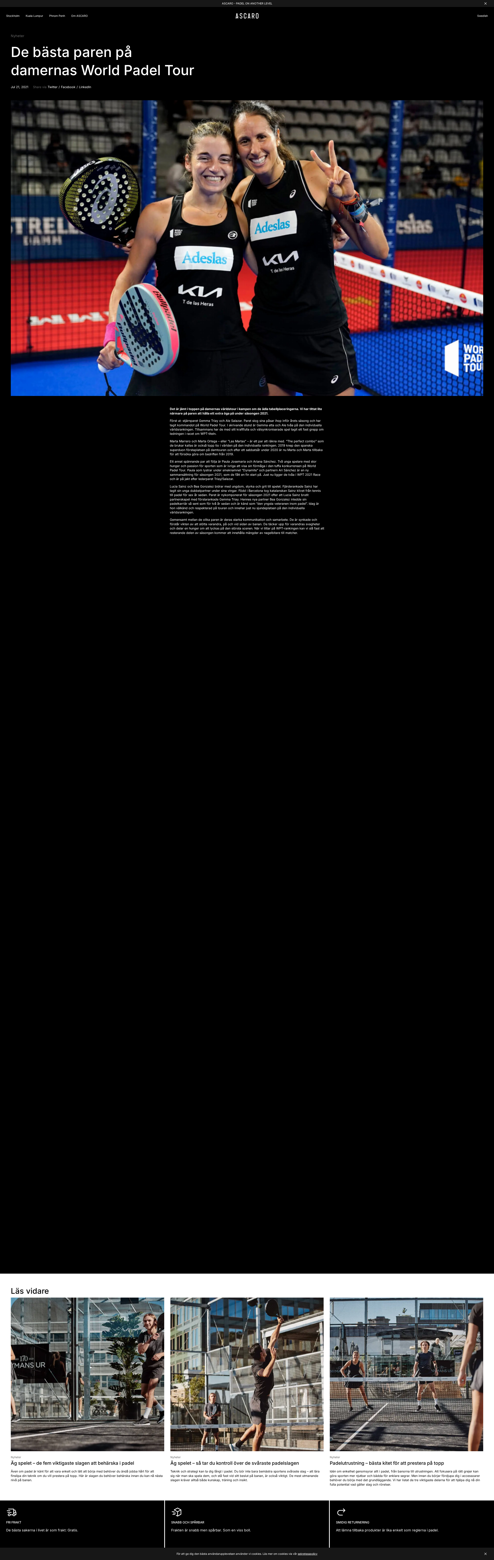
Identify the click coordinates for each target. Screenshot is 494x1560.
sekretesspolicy (307, 1553)
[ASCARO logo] (247, 17)
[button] (482, 16)
